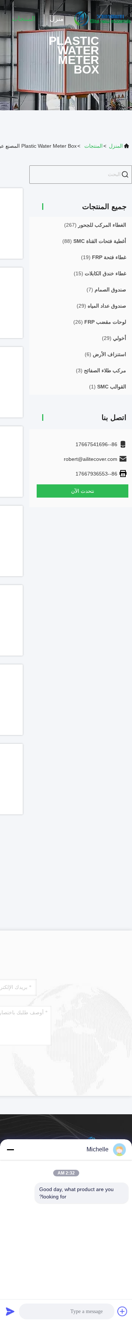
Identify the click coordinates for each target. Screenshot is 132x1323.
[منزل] (102, 18)
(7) (106, 290)
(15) (100, 273)
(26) (99, 322)
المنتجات (23, 18)
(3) (101, 370)
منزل (57, 18)
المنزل (116, 146)
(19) (103, 257)
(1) (107, 387)
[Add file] (122, 1311)
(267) (95, 225)
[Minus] (10, 1149)
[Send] (10, 1311)
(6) (105, 354)
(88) (94, 241)
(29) (101, 306)
